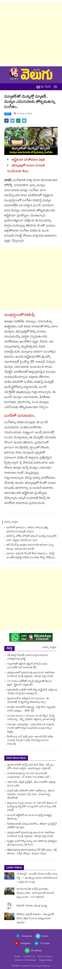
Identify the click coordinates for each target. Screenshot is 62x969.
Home (17, 957)
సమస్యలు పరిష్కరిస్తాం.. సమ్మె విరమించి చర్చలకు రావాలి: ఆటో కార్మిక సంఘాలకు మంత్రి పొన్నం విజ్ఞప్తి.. (30, 728)
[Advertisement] (31, 33)
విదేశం (8, 114)
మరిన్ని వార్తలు (50, 648)
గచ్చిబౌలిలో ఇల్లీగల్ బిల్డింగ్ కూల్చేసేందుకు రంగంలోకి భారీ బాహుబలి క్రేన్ (27, 666)
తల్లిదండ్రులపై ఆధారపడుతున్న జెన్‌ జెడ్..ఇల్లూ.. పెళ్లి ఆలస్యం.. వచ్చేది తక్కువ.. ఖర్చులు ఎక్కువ (32, 852)
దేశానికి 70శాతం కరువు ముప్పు (32, 906)
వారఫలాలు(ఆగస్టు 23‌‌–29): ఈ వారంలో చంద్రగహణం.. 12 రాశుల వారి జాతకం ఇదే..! (29, 775)
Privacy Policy (45, 957)
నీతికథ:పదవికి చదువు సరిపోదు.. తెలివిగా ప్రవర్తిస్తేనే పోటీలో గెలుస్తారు (32, 826)
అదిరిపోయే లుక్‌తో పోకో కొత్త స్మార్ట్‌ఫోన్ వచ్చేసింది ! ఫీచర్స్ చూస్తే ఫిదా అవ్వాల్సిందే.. (32, 692)
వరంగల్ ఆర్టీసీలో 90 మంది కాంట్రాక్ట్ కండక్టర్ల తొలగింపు (29, 817)
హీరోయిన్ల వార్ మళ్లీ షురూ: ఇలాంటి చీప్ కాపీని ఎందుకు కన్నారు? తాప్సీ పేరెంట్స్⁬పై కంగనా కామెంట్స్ (30, 740)
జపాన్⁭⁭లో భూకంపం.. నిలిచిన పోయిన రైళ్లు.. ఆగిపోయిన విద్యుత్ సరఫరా (27, 530)
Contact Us (29, 957)
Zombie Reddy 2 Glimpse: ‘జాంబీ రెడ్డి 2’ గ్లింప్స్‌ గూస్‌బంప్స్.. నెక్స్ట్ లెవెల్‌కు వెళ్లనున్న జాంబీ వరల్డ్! (31, 718)
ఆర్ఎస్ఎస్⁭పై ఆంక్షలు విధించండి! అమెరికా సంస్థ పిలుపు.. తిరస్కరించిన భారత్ (29, 547)
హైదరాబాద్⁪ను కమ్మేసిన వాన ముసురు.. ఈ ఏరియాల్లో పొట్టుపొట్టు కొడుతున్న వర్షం (28, 701)
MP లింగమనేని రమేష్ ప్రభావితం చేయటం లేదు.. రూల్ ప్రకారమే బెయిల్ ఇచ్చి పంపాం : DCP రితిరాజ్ (35, 893)
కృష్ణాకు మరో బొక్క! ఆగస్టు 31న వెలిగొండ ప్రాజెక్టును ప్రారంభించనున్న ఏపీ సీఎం (32, 843)
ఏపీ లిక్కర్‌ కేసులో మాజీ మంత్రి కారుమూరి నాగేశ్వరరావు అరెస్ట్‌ (27, 657)
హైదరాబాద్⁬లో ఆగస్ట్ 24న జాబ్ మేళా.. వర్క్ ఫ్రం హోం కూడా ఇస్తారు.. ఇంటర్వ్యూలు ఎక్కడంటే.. (30, 767)
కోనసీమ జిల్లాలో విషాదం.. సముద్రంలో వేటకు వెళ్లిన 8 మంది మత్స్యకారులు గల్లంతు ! (35, 919)
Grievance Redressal (25, 960)
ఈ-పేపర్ (46, 87)
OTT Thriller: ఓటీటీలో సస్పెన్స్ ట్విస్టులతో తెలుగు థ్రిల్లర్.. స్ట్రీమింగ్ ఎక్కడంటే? (29, 683)
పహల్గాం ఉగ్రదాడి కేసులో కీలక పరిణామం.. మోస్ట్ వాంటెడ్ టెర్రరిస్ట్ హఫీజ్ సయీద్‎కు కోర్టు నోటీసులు (30, 556)
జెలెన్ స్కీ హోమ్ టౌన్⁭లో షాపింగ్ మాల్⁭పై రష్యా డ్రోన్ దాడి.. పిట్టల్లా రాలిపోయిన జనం (31, 538)
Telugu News (45, 960)
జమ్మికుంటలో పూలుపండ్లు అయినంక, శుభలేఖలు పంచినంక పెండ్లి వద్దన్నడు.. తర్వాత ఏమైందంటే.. (31, 675)
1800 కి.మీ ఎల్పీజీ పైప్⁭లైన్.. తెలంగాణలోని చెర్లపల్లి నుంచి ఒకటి (31, 784)
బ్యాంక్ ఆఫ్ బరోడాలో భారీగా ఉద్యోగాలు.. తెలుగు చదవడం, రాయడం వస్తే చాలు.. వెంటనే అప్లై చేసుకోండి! (31, 794)
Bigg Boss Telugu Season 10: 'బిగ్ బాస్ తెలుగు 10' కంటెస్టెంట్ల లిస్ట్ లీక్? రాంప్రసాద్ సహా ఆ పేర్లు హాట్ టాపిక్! (32, 807)
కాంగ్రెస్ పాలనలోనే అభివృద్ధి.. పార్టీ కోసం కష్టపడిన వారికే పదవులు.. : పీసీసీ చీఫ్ (31, 709)
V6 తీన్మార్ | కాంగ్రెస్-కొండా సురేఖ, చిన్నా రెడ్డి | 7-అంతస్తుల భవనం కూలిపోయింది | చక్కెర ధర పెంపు (37, 878)
